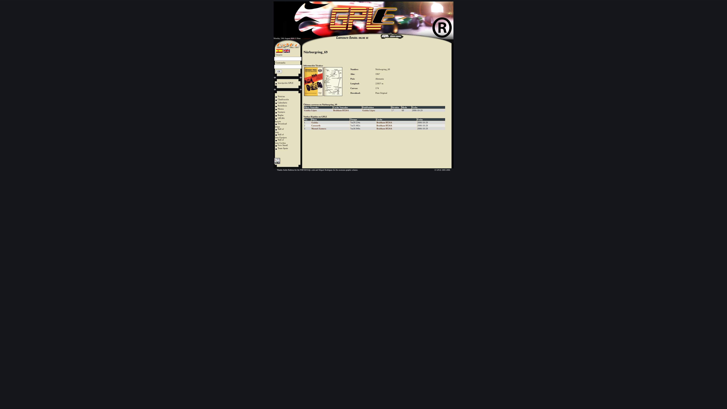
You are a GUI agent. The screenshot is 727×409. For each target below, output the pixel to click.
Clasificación (283, 99)
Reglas (280, 115)
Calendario (282, 102)
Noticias (281, 96)
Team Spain (283, 148)
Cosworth (315, 125)
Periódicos (282, 106)
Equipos (281, 112)
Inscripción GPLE (285, 83)
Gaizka (314, 122)
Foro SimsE (283, 145)
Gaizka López (310, 110)
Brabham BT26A (341, 110)
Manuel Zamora (318, 128)
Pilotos (281, 109)
